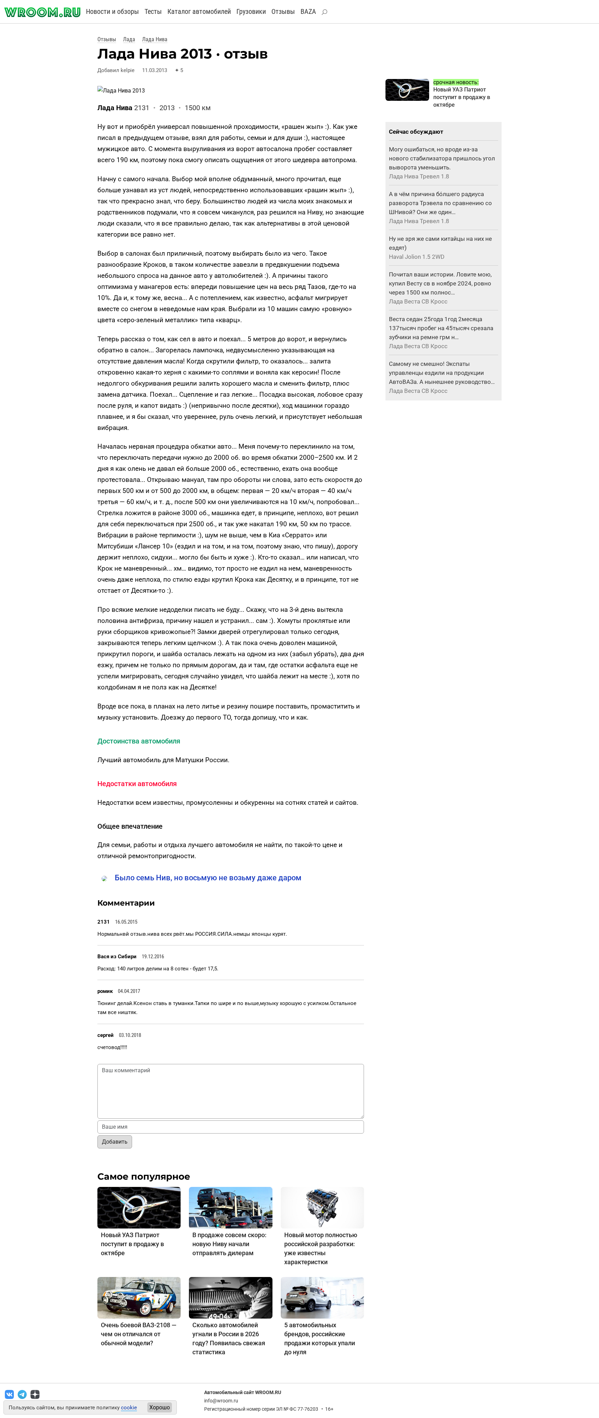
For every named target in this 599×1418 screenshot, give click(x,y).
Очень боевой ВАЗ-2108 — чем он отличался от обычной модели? (138, 1334)
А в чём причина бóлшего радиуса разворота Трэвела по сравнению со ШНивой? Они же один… (440, 203)
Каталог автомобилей (199, 11)
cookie (129, 1407)
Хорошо (159, 1407)
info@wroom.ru (221, 1400)
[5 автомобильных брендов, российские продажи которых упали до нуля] (322, 1297)
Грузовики (251, 11)
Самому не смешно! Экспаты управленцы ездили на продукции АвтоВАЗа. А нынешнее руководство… (442, 372)
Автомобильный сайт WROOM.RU (242, 1392)
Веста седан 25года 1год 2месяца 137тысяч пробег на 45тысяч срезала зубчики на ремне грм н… (441, 328)
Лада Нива (154, 39)
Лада (129, 39)
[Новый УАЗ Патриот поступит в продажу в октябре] (139, 1207)
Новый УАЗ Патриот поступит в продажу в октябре (132, 1244)
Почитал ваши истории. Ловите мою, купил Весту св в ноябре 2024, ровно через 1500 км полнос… (440, 283)
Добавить (115, 1141)
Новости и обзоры (112, 11)
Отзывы (283, 11)
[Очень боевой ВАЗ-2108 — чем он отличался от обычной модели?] (139, 1297)
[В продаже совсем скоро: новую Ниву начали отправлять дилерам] (230, 1207)
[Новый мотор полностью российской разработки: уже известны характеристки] (322, 1207)
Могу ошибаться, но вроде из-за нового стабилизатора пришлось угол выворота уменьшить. (442, 158)
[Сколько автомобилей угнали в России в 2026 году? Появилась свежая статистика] (230, 1297)
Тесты (153, 11)
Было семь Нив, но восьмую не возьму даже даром (208, 877)
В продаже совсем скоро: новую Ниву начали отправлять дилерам (229, 1244)
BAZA (308, 11)
